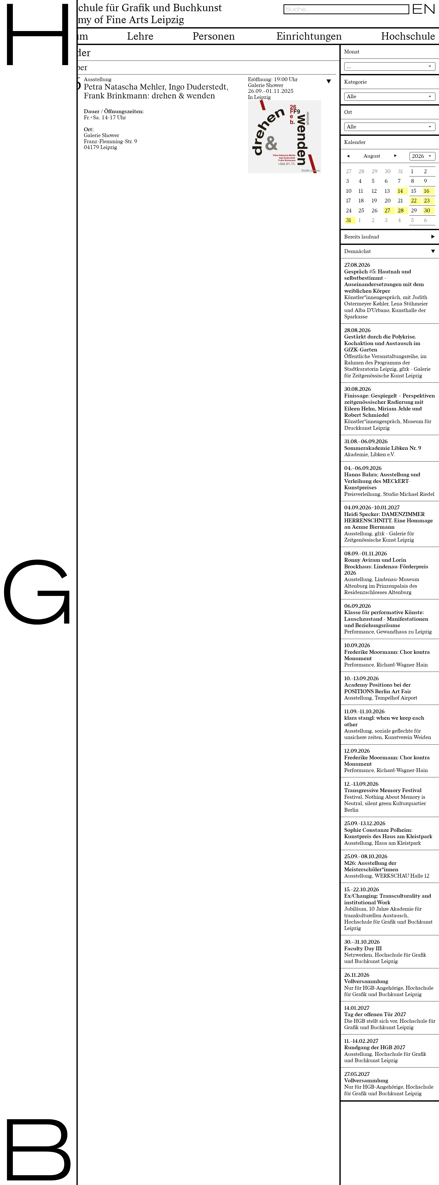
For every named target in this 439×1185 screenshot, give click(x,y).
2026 (418, 156)
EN (424, 9)
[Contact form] (432, 22)
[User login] (414, 22)
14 (400, 191)
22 (414, 200)
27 (387, 210)
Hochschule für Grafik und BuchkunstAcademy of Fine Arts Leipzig (135, 14)
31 (348, 220)
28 (401, 210)
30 (427, 210)
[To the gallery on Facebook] (423, 22)
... (349, 66)
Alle (351, 96)
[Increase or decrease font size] (397, 22)
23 (427, 200)
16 (426, 191)
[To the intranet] (405, 22)
